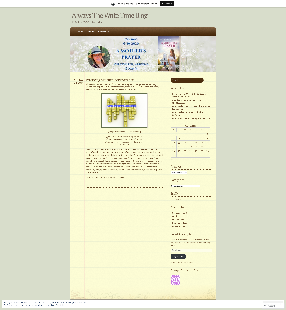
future (140, 87)
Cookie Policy (61, 305)
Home (80, 31)
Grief (132, 84)
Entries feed (178, 219)
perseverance (98, 89)
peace (88, 89)
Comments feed (180, 223)
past (146, 87)
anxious (92, 87)
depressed (102, 87)
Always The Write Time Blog (109, 15)
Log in (175, 216)
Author (118, 84)
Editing (125, 84)
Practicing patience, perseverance (110, 79)
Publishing (151, 84)
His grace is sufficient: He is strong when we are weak (189, 95)
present (110, 89)
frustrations (131, 87)
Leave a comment (127, 89)
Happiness (140, 84)
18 (179, 147)
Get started (167, 4)
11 (179, 142)
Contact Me (103, 31)
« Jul (172, 159)
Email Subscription (182, 234)
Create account (179, 213)
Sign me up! (178, 256)
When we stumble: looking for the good (191, 118)
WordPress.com (179, 226)
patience (154, 87)
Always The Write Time (99, 84)
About (91, 31)
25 (179, 151)
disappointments (116, 87)
